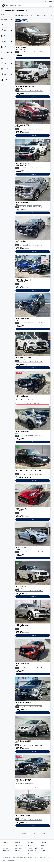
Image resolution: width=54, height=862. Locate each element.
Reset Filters (18, 20)
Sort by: (39, 15)
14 (40, 833)
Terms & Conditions (45, 850)
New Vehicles (18, 847)
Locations (49, 1)
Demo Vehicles (18, 848)
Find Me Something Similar (32, 403)
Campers (5, 852)
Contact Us (43, 845)
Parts (29, 853)
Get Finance (33, 58)
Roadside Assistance (33, 848)
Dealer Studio (11, 860)
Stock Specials (18, 845)
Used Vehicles (18, 850)
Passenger (5, 848)
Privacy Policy (44, 852)
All (3, 845)
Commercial (6, 850)
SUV (4, 847)
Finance (17, 852)
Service (30, 845)
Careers (42, 848)
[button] (50, 5)
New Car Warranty (32, 847)
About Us (43, 847)
